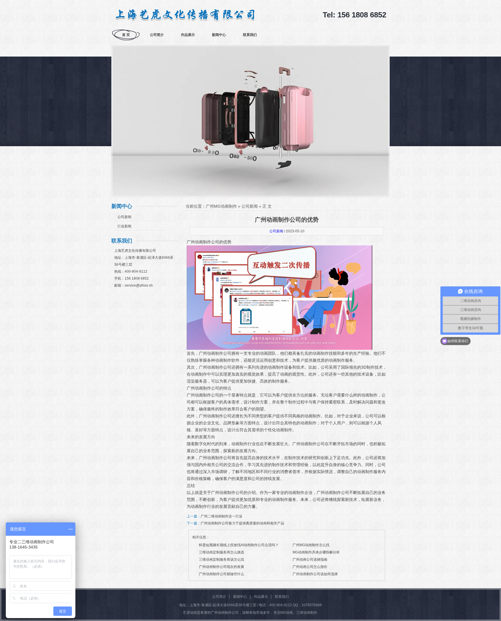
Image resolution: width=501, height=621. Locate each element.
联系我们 (250, 35)
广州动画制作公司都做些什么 (221, 574)
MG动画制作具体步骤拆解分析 (316, 552)
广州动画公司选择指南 (310, 559)
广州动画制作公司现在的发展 (221, 567)
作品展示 (188, 35)
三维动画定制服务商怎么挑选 (221, 552)
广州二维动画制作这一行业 (221, 516)
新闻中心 (219, 35)
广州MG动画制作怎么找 (311, 545)
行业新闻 (124, 226)
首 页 (126, 35)
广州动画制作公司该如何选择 (315, 574)
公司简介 (157, 35)
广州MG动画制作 (221, 206)
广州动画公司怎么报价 (310, 567)
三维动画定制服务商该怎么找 (221, 559)
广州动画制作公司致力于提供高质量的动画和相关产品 (242, 523)
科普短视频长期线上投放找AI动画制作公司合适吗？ (239, 545)
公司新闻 (124, 217)
